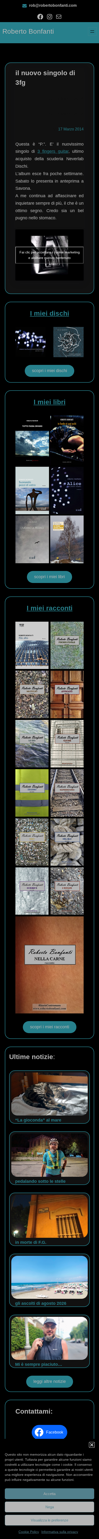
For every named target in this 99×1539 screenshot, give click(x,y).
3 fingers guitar (52, 151)
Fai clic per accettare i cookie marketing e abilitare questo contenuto (49, 255)
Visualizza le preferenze (49, 1520)
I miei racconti (50, 608)
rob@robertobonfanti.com (53, 5)
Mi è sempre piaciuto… (38, 1364)
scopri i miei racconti (49, 1026)
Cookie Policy (29, 1532)
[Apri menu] (92, 31)
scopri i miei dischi (49, 370)
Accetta (49, 1494)
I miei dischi (49, 313)
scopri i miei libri (49, 576)
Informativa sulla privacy (59, 1532)
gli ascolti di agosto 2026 (40, 1303)
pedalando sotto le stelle (40, 1181)
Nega (49, 1507)
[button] (91, 1444)
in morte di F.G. (30, 1242)
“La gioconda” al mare (38, 1120)
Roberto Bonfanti (28, 31)
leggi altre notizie (49, 1381)
